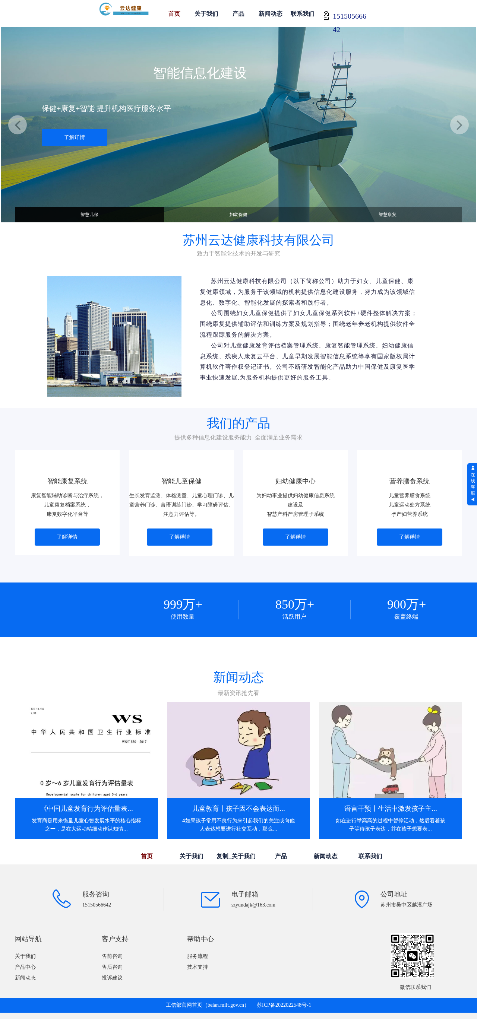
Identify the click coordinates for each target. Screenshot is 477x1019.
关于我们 (206, 13)
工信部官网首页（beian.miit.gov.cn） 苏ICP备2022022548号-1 (238, 1005)
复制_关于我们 (236, 856)
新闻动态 (270, 13)
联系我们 (303, 13)
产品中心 (25, 967)
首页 (174, 13)
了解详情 (74, 137)
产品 (238, 13)
